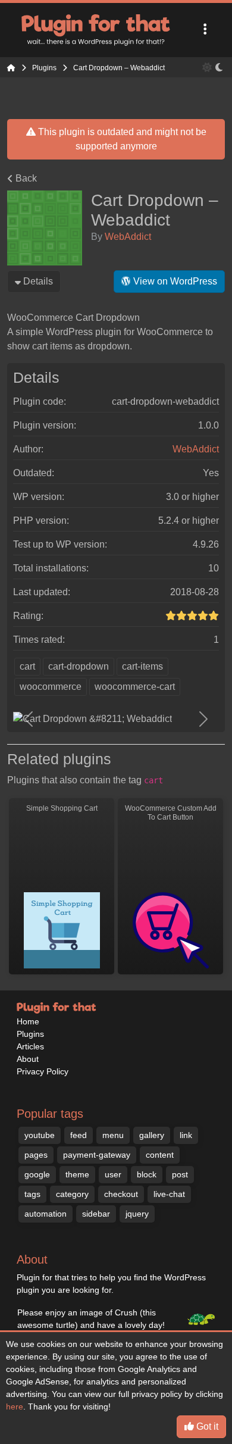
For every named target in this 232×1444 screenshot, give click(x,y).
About (28, 1059)
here (14, 1406)
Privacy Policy (42, 1071)
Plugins (30, 1034)
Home (28, 1021)
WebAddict (128, 237)
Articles (30, 1046)
